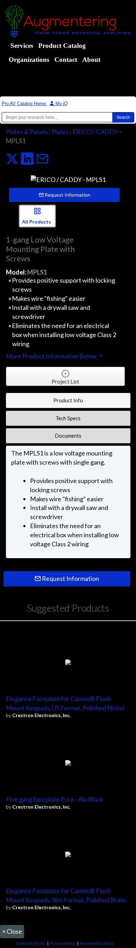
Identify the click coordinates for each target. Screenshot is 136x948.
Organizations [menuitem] (29, 59)
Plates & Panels (27, 132)
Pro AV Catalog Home (24, 103)
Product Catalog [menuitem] (62, 45)
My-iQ (61, 103)
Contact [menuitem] (65, 59)
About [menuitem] (91, 59)
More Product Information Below (52, 356)
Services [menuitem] (21, 45)
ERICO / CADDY (95, 132)
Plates (60, 132)
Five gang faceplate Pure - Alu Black (54, 799)
